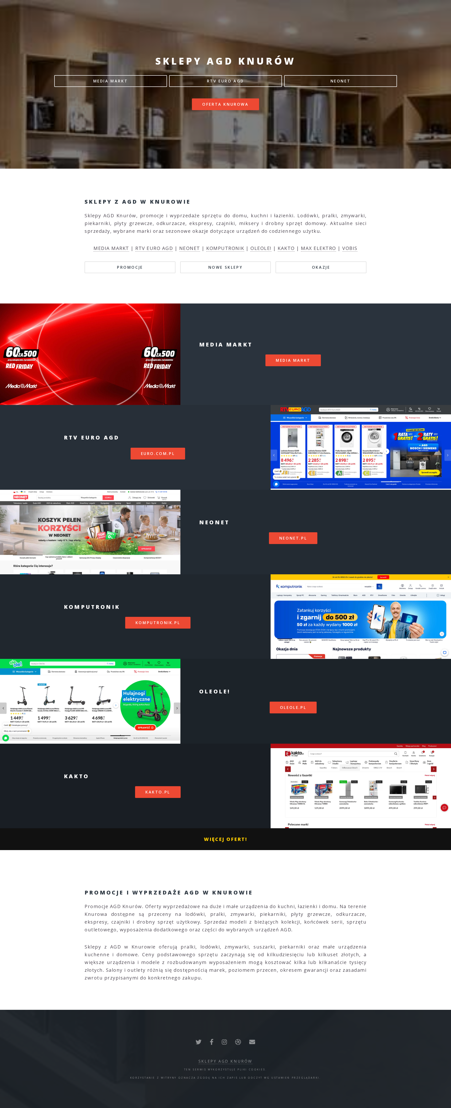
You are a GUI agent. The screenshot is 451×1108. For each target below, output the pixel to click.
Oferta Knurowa (225, 104)
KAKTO (286, 248)
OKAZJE (321, 267)
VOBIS (350, 248)
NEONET (340, 81)
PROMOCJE (130, 267)
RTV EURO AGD (225, 81)
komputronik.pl (158, 622)
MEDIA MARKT (110, 81)
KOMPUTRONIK (225, 248)
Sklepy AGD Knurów (225, 1061)
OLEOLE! (261, 248)
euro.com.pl (158, 453)
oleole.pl (293, 707)
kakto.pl (157, 792)
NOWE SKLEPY (225, 267)
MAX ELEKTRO (318, 248)
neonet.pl (293, 538)
